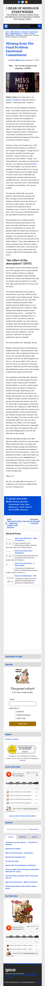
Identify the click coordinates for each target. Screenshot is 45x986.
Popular (10, 837)
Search (39, 26)
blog (22, 504)
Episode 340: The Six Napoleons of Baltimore (20, 865)
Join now (22, 724)
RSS (26, 2)
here (34, 164)
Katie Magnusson (18, 60)
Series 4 (28, 507)
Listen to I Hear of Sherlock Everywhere (22, 816)
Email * (12, 699)
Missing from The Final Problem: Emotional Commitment (20, 49)
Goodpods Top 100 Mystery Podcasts (22, 756)
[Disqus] (22, 618)
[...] (31, 547)
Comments (22, 837)
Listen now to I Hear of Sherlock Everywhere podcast (22, 759)
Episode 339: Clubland (13, 849)
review (21, 507)
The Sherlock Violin (11, 861)
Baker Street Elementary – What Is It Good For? (21, 882)
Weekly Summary (23, 715)
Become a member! (12, 739)
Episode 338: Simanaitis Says (15, 857)
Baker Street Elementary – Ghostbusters (19, 853)
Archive (34, 837)
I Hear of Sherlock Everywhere (22, 10)
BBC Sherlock (14, 502)
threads (22, 2)
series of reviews (13, 100)
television (24, 510)
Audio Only (20, 718)
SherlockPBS (14, 510)
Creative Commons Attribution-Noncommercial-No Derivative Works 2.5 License (21, 975)
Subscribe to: (14, 708)
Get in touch (34, 829)
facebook (18, 2)
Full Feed (20, 712)
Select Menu (6, 26)
